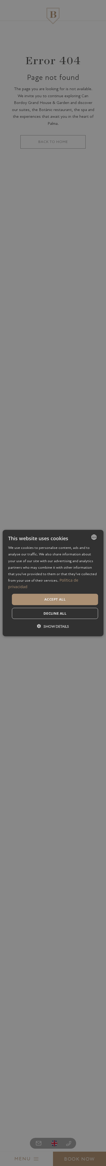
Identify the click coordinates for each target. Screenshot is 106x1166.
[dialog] (53, 583)
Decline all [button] (54, 613)
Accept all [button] (55, 599)
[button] (53, 626)
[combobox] (93, 537)
